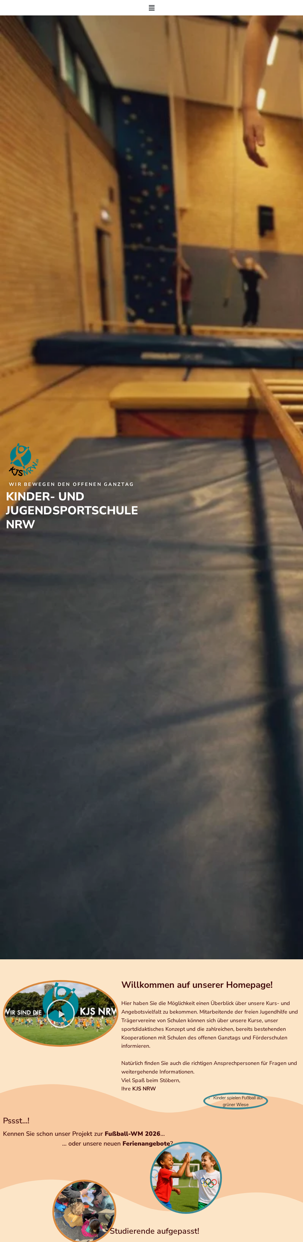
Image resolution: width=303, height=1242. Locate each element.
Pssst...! (16, 1120)
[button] (151, 7)
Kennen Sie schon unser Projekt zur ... (84, 1134)
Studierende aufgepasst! (154, 1231)
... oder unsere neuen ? (117, 1143)
